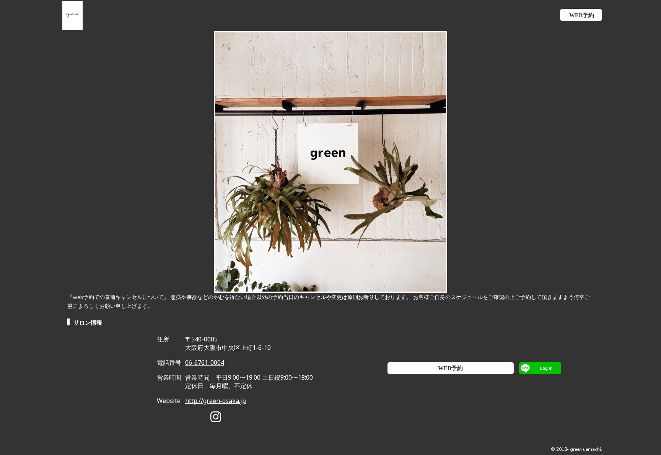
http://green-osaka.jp (215, 400)
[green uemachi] (69, 15)
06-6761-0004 (204, 362)
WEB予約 (450, 368)
